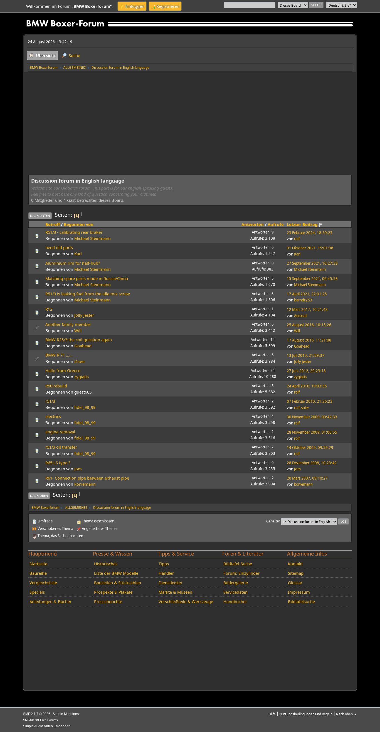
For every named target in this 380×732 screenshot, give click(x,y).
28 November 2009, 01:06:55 (312, 432)
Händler (166, 573)
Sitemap (295, 573)
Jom (78, 468)
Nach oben (39, 495)
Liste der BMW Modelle (116, 573)
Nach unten (40, 215)
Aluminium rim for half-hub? (72, 263)
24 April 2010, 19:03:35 (307, 386)
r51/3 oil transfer (61, 447)
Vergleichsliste (43, 582)
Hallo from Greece (62, 370)
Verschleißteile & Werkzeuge (186, 601)
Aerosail (300, 315)
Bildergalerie (235, 582)
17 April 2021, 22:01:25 (307, 293)
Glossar (295, 582)
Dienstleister (170, 582)
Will (78, 330)
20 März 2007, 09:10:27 (307, 478)
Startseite (38, 563)
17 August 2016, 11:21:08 (309, 340)
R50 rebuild (56, 386)
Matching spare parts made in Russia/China (86, 278)
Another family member (68, 324)
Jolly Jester (84, 315)
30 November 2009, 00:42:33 (312, 416)
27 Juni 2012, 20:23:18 (306, 370)
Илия (79, 361)
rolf (297, 238)
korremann (85, 484)
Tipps (164, 563)
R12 (48, 309)
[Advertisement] (190, 114)
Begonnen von (78, 224)
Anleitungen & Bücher (50, 601)
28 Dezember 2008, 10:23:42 (312, 462)
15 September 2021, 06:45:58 (312, 278)
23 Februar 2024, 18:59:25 (309, 232)
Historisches (105, 563)
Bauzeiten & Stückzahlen (117, 582)
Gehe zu (272, 521)
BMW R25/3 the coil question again (78, 339)
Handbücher (235, 601)
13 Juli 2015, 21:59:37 (305, 355)
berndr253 (303, 300)
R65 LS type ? (57, 462)
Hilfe (272, 714)
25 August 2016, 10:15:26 (309, 324)
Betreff (52, 224)
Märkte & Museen (175, 592)
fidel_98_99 (84, 407)
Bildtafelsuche (301, 601)
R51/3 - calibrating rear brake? (73, 232)
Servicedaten (235, 592)
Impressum (299, 592)
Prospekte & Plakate (113, 592)
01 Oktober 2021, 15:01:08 (310, 247)
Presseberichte (108, 601)
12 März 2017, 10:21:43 (307, 309)
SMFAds (28, 720)
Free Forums (49, 720)
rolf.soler (301, 407)
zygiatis (81, 376)
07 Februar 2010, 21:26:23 (309, 401)
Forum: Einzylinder (241, 573)
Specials (37, 592)
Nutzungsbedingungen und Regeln (305, 714)
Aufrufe (276, 224)
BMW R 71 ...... (59, 355)
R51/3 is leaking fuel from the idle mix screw (87, 293)
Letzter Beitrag (302, 224)
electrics (53, 416)
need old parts (59, 247)
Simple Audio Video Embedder (46, 726)
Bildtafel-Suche (237, 563)
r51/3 (50, 401)
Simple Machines (66, 714)
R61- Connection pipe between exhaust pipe (87, 478)
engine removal (60, 431)
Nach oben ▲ (346, 714)
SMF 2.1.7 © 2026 (36, 714)
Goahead (83, 345)
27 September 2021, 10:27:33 (312, 263)
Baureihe (38, 573)
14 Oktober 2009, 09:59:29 (310, 447)
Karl (78, 253)
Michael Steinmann (92, 238)
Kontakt (295, 563)
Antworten (252, 224)
